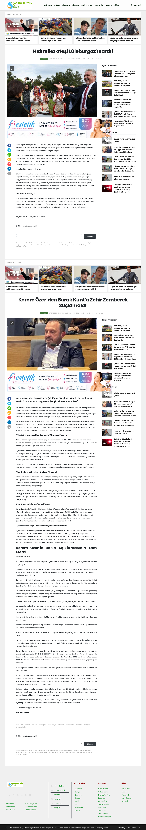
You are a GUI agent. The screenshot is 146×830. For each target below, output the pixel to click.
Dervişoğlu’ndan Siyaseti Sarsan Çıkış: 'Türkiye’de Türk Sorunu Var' (124, 73)
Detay (122, 828)
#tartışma (42, 725)
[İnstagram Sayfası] (14, 795)
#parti (27, 725)
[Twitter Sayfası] (10, 795)
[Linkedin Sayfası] (22, 795)
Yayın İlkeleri (10, 807)
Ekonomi (66, 5)
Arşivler (57, 799)
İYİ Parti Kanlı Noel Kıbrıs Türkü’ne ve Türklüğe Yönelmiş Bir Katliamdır (124, 168)
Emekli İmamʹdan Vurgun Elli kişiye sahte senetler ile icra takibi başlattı (124, 149)
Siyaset (75, 5)
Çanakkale (22, 450)
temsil (19, 593)
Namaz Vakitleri (104, 795)
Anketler (125, 792)
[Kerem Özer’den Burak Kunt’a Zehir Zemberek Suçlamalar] (52, 344)
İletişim (57, 807)
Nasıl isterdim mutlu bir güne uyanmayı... (124, 177)
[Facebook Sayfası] (6, 795)
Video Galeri (59, 790)
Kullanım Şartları (31, 804)
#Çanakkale (21, 727)
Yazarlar (57, 794)
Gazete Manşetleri (105, 816)
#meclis (61, 725)
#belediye (52, 725)
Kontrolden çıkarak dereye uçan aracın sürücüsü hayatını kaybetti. (122, 103)
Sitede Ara (126, 789)
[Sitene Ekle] (34, 795)
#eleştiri (86, 725)
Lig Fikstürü (102, 801)
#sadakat (70, 725)
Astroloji (125, 801)
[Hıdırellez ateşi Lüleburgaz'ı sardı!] (52, 90)
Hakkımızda (10, 804)
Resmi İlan (99, 5)
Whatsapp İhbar (31, 807)
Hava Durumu (103, 789)
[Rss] (26, 795)
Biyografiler (126, 795)
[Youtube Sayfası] (18, 795)
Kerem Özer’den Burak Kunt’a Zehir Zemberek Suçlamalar (124, 123)
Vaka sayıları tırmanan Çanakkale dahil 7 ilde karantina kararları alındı (125, 159)
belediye (31, 606)
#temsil (79, 725)
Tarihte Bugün (103, 804)
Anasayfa (10, 14)
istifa (28, 407)
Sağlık (84, 5)
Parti (57, 483)
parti (91, 424)
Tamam (132, 828)
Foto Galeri (59, 786)
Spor (90, 5)
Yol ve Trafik (103, 792)
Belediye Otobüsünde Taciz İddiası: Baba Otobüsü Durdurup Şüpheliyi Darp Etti (123, 188)
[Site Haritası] (31, 795)
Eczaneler (102, 798)
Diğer (116, 5)
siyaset (19, 430)
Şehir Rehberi (103, 813)
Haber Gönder (30, 810)
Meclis (60, 407)
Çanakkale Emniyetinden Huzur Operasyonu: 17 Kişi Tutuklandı (125, 92)
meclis (79, 410)
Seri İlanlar (102, 810)
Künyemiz (58, 803)
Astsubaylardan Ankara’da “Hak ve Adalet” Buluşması (122, 83)
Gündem (48, 5)
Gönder (90, 236)
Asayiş (109, 5)
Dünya (57, 5)
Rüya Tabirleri (127, 798)
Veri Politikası (10, 810)
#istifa (34, 725)
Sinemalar (102, 807)
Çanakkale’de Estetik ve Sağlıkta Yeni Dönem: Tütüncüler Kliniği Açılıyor (125, 114)
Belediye (53, 407)
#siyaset (19, 725)
